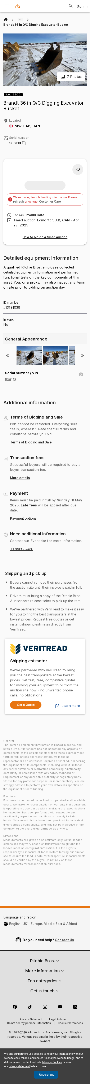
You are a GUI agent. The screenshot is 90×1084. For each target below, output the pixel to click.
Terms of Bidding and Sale (31, 442)
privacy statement (19, 1066)
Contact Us (64, 940)
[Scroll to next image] (82, 355)
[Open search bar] (70, 5)
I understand (46, 1074)
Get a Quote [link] (26, 704)
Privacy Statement (31, 1019)
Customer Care (50, 201)
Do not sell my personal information (29, 1023)
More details (20, 477)
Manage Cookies (52, 1062)
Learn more (71, 705)
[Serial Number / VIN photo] (81, 374)
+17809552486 (21, 549)
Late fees (29, 505)
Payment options (23, 518)
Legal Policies (58, 1019)
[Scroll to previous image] (7, 355)
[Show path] (20, 19)
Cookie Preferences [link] (70, 1023)
